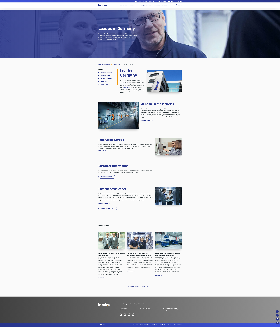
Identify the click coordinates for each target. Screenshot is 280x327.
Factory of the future (145, 5)
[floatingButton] (277, 311)
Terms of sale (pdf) (106, 177)
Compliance (154, 324)
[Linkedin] (125, 314)
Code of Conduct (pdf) (107, 208)
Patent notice (162, 324)
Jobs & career (165, 5)
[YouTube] (133, 314)
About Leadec (123, 5)
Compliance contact (103, 203)
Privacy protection (144, 324)
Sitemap (170, 324)
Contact (145, 1)
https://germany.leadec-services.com (172, 310)
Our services (133, 5)
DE (181, 1)
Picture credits (178, 324)
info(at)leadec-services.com (170, 308)
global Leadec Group (127, 87)
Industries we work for (147, 120)
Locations (151, 1)
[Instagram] (129, 314)
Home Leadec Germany (104, 64)
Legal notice (135, 324)
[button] (166, 1)
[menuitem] (137, 1)
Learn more (101, 150)
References (157, 5)
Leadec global (137, 1)
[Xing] (121, 314)
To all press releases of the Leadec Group (138, 286)
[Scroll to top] (277, 323)
